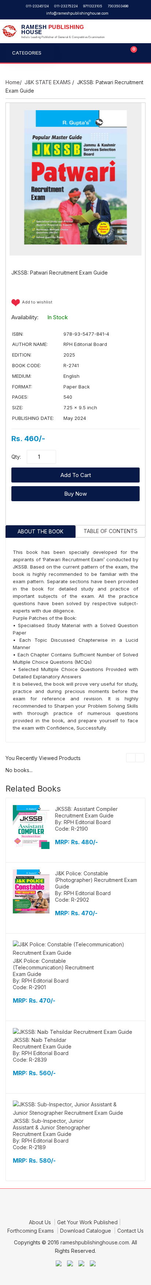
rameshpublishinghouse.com (94, 1242)
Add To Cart (75, 475)
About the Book (40, 531)
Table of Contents (110, 531)
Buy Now (75, 493)
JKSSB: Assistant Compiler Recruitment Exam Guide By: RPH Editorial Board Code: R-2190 (86, 819)
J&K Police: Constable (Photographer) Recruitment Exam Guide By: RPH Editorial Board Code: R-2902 (96, 886)
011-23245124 (37, 6)
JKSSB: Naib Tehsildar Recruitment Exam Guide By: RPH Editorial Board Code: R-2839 (42, 1050)
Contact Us (130, 1231)
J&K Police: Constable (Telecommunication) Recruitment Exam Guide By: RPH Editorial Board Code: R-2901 (53, 974)
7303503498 (118, 6)
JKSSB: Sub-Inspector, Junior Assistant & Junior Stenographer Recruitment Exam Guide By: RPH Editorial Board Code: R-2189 (51, 1134)
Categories (26, 53)
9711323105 (92, 6)
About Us (40, 1222)
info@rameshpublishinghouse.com (77, 13)
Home (12, 82)
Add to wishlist (37, 302)
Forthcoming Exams (31, 1231)
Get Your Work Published (87, 1222)
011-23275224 (66, 6)
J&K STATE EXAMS (48, 82)
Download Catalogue (86, 1231)
